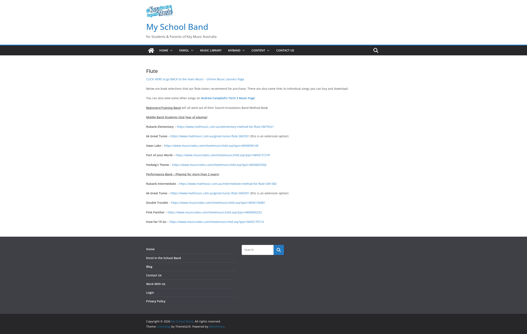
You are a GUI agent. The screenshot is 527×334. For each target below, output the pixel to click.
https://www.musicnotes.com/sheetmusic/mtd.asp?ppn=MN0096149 (211, 146)
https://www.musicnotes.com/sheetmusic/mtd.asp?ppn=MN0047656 (219, 165)
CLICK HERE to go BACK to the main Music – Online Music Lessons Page (195, 79)
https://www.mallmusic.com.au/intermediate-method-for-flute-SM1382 (228, 184)
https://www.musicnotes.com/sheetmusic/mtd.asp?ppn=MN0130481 (218, 203)
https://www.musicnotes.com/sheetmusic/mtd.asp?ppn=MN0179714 (216, 222)
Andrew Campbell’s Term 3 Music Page (228, 98)
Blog (149, 267)
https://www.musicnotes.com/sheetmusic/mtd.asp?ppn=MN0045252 (215, 212)
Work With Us (155, 284)
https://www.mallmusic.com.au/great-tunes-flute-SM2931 (210, 136)
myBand (234, 50)
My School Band (177, 26)
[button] (170, 50)
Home (163, 50)
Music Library (211, 50)
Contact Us (285, 50)
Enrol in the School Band (163, 258)
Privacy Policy (156, 301)
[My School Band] (151, 50)
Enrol (184, 50)
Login (150, 292)
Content (258, 50)
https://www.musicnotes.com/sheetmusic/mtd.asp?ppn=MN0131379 (223, 155)
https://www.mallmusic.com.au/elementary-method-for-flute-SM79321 (225, 127)
